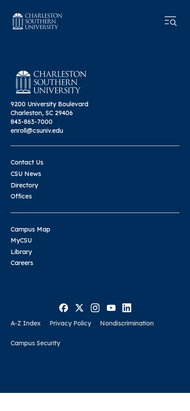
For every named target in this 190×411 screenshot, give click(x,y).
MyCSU (21, 240)
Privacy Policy (70, 323)
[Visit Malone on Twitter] (79, 307)
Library (21, 252)
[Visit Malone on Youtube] (111, 307)
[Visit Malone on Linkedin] (126, 307)
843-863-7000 (32, 122)
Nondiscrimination (127, 323)
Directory (24, 185)
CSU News (26, 174)
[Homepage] (37, 21)
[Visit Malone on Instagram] (95, 307)
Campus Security (35, 343)
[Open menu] (170, 21)
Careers (22, 263)
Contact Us (27, 162)
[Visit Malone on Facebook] (63, 307)
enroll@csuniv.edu (37, 131)
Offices (21, 196)
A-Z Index (26, 323)
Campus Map (30, 229)
